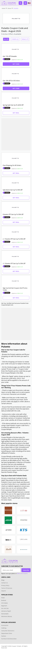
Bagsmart (4, 606)
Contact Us (4, 583)
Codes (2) (15, 39)
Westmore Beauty (6, 616)
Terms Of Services (6, 588)
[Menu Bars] (25, 3)
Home (3, 8)
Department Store (6, 633)
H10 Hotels (4, 603)
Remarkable (4, 614)
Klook (3, 598)
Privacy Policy (5, 585)
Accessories (4, 625)
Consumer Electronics (7, 631)
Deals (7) (25, 39)
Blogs (3, 580)
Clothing (3, 628)
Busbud (3, 600)
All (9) (6, 39)
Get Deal (16, 113)
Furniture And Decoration (9, 639)
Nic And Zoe (5, 608)
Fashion (3, 636)
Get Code (16, 64)
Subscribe (26, 570)
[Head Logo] (8, 3)
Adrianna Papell (6, 611)
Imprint (3, 591)
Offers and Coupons (22, 573)
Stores (9, 8)
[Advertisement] (16, 134)
